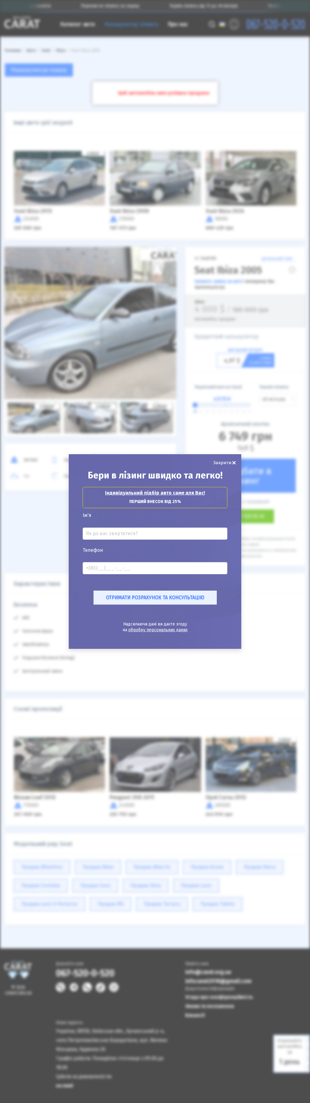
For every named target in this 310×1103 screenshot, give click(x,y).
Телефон (93, 550)
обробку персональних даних (158, 629)
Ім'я (87, 515)
